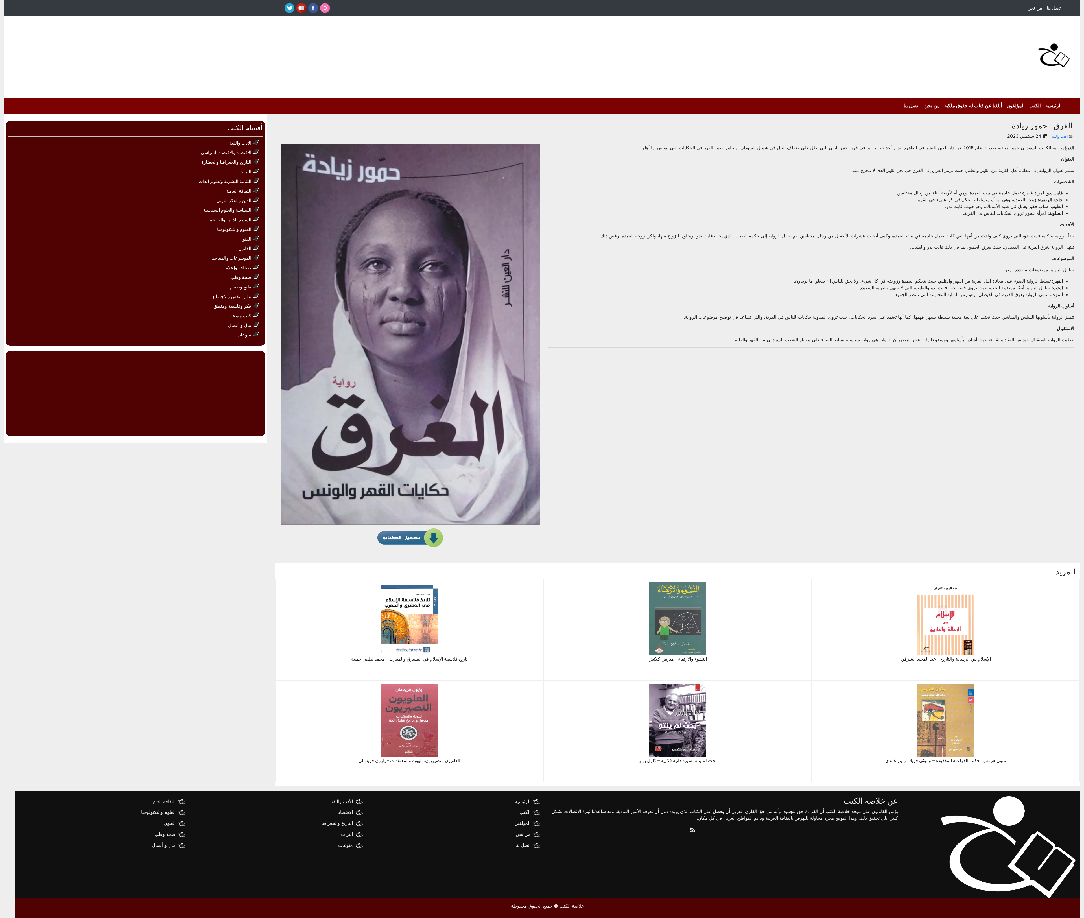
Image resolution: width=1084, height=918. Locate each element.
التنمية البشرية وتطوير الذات (225, 181)
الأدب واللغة (1059, 136)
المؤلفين (522, 823)
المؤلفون (1016, 105)
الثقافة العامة (238, 191)
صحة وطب (240, 277)
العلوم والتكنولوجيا (234, 229)
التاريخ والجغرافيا (337, 823)
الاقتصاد (345, 812)
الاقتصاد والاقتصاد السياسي (226, 152)
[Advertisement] (621, 55)
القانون (244, 248)
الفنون (245, 239)
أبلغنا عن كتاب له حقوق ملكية (973, 105)
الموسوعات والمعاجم (231, 258)
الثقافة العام (164, 801)
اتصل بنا (1054, 8)
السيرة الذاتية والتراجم (230, 219)
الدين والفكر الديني (234, 200)
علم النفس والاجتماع (232, 296)
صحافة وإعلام (238, 267)
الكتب (1035, 105)
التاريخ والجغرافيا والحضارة (226, 162)
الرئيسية (1053, 105)
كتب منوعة (240, 315)
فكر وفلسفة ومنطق (232, 306)
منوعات (244, 335)
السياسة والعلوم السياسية (227, 210)
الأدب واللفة (342, 801)
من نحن (1035, 8)
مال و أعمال (239, 325)
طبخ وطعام (240, 287)
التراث (245, 171)
